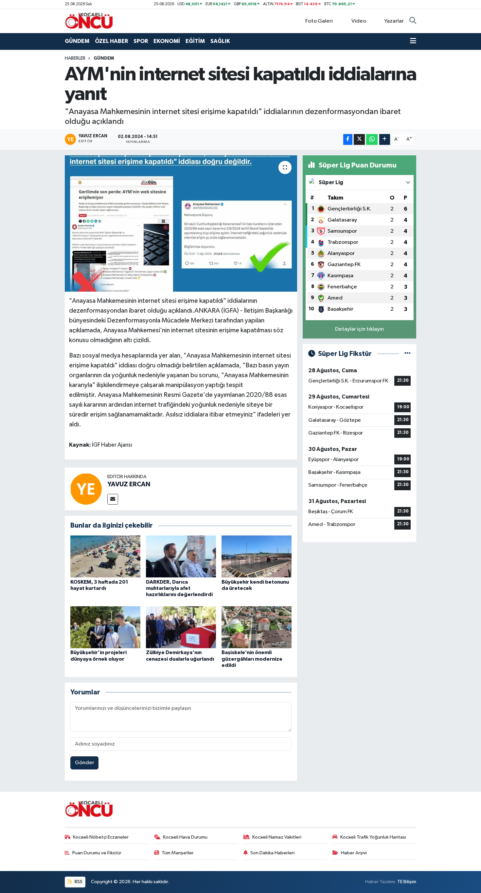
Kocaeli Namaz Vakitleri (276, 837)
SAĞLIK (220, 41)
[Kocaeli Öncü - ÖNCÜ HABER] (89, 20)
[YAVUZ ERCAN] (86, 489)
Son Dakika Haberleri (272, 852)
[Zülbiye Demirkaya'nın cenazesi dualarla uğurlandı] (181, 627)
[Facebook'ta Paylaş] (347, 139)
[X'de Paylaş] (359, 139)
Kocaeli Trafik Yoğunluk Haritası (373, 837)
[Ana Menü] (413, 41)
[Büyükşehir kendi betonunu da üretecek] (257, 556)
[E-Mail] (112, 499)
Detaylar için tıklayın (359, 329)
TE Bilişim (406, 881)
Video (358, 21)
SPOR (141, 41)
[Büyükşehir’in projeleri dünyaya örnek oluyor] (105, 627)
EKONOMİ (166, 41)
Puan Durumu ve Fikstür (96, 852)
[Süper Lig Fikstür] (407, 354)
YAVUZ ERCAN (128, 484)
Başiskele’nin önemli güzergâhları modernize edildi (252, 659)
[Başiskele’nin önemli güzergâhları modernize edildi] (257, 627)
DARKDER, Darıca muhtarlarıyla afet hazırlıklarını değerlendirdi (179, 588)
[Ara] (412, 21)
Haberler (75, 58)
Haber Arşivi (354, 852)
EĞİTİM (195, 41)
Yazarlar (394, 21)
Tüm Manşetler (178, 852)
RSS (78, 881)
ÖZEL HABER (111, 41)
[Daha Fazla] (384, 139)
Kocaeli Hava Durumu (185, 837)
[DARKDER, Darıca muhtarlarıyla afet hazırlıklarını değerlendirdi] (181, 556)
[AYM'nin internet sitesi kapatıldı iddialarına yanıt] (181, 223)
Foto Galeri (319, 21)
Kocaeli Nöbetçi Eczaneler (101, 837)
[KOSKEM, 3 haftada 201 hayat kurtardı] (105, 556)
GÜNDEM (77, 41)
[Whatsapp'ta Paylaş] (372, 139)
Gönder (84, 763)
